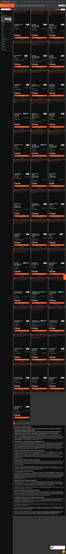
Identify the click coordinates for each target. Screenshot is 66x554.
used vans (54, 448)
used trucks (40, 448)
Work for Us (14, 1)
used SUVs (45, 448)
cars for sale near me (27, 472)
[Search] (11, 9)
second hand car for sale (36, 499)
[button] (21, 1)
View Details (22, 39)
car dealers (58, 466)
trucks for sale (55, 453)
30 (25, 423)
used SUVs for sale (43, 453)
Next (28, 423)
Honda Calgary (30, 453)
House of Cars (48, 434)
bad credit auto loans (28, 482)
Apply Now (64, 277)
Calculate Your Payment (21, 37)
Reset (6, 11)
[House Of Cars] (5, 2)
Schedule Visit (62, 5)
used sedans (49, 448)
